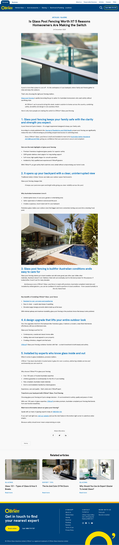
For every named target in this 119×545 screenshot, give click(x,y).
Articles (55, 17)
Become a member (104, 515)
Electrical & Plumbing (57, 8)
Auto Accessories (32, 8)
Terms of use (70, 527)
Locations (68, 8)
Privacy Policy (70, 530)
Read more (9, 493)
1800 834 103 (57, 412)
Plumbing (68, 522)
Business (15, 2)
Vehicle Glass (19, 8)
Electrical (68, 520)
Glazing (44, 8)
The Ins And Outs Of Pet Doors (55, 486)
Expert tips (47, 482)
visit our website (43, 416)
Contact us (85, 512)
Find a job (102, 512)
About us (68, 512)
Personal (5, 2)
